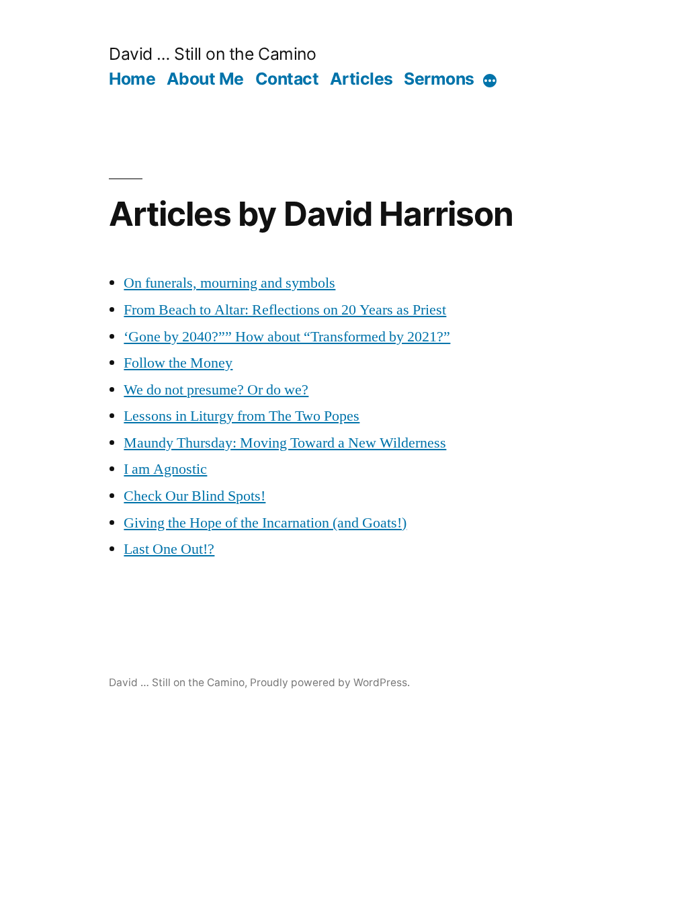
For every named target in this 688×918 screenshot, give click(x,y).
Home (132, 79)
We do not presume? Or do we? (216, 389)
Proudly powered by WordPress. (330, 682)
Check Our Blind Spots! (194, 496)
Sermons (439, 79)
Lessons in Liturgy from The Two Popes (241, 416)
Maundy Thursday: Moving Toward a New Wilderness (285, 442)
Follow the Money (178, 362)
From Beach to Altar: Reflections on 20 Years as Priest (285, 309)
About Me (205, 79)
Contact (287, 79)
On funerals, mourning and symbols (229, 283)
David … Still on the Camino (212, 54)
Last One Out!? (169, 549)
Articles (361, 79)
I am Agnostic (165, 469)
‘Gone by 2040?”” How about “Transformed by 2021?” (287, 336)
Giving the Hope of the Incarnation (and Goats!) (265, 522)
